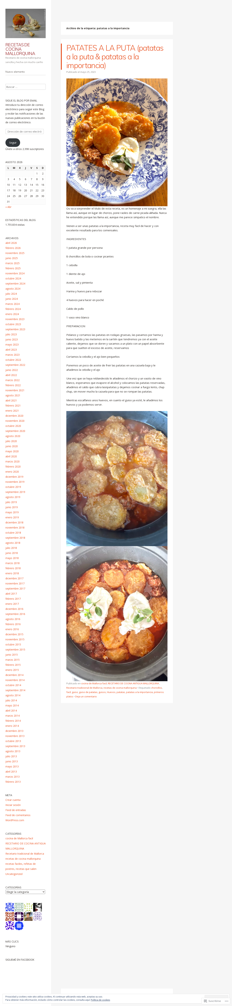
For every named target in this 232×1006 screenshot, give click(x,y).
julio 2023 (11, 334)
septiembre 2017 (15, 588)
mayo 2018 (12, 558)
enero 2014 (12, 725)
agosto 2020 (12, 436)
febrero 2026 (13, 248)
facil (68, 692)
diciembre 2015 (14, 634)
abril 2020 (11, 456)
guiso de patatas (88, 692)
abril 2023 (11, 349)
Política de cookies (100, 999)
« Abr (8, 207)
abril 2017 (11, 593)
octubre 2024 (13, 278)
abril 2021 (11, 400)
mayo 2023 (12, 344)
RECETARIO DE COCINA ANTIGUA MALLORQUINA (133, 683)
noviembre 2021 (14, 390)
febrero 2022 (13, 385)
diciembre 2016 (14, 609)
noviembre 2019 (14, 481)
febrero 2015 (13, 664)
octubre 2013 (13, 741)
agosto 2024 (12, 288)
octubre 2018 (13, 532)
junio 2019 (11, 507)
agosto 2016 (12, 619)
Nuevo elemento (15, 71)
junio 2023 (11, 339)
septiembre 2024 (15, 283)
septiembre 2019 (15, 492)
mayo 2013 (12, 766)
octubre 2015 (13, 644)
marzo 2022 (12, 380)
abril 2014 (11, 710)
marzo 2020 (12, 461)
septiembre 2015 (15, 649)
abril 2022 (11, 375)
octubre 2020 (13, 426)
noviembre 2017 (14, 583)
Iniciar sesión (13, 805)
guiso (75, 692)
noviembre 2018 (14, 527)
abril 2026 (11, 243)
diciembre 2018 (14, 522)
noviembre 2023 (14, 319)
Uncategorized (13, 874)
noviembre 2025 (14, 253)
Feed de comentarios (17, 815)
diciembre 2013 (14, 731)
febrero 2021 (13, 405)
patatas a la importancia (139, 692)
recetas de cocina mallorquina (120, 687)
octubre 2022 (13, 359)
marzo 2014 (12, 715)
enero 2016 (12, 629)
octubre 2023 (13, 324)
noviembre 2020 (14, 420)
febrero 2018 (13, 568)
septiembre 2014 (15, 690)
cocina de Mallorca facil (94, 683)
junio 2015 (11, 654)
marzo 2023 (12, 354)
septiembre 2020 (15, 431)
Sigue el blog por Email (21, 100)
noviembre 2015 (14, 639)
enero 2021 (12, 410)
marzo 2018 (12, 563)
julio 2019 (11, 502)
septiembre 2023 (15, 329)
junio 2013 (11, 761)
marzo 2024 (12, 304)
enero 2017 (12, 603)
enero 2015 (12, 670)
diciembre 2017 (14, 578)
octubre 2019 (13, 487)
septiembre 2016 (15, 614)
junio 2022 (11, 370)
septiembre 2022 (15, 365)
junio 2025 (11, 258)
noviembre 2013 (14, 736)
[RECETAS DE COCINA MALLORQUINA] (25, 23)
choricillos (156, 687)
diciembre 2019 (14, 476)
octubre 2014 (13, 685)
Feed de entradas (15, 810)
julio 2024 (11, 293)
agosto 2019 (12, 497)
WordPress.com (14, 820)
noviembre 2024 (14, 273)
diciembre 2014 (14, 675)
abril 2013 (11, 771)
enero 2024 (12, 314)
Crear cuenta (12, 800)
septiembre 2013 (15, 746)
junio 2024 (11, 298)
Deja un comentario (86, 696)
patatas (121, 692)
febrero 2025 (13, 268)
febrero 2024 (13, 309)
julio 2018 (11, 548)
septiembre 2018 (15, 537)
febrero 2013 (13, 781)
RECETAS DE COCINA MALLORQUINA (20, 49)
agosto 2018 (12, 542)
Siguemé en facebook (19, 959)
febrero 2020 (13, 466)
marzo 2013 (12, 776)
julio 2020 (11, 441)
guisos (102, 692)
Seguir (12, 142)
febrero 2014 (13, 720)
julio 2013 (11, 756)
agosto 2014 (12, 695)
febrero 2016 (13, 624)
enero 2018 (12, 573)
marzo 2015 (12, 659)
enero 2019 (12, 517)
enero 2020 (12, 471)
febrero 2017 (13, 598)
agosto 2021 (12, 395)
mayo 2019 (12, 512)
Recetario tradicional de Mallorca (84, 687)
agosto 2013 (12, 751)
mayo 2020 (12, 451)
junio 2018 (11, 553)
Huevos (111, 692)
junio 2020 (11, 446)
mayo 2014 (12, 705)
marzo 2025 (12, 263)
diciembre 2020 (14, 415)
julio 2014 (11, 700)
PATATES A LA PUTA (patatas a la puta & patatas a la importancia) (114, 56)
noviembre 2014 (14, 680)
